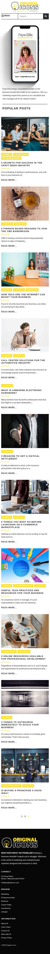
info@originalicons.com (10, 883)
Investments (6, 908)
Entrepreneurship (11, 158)
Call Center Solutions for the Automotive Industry (23, 361)
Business (6, 154)
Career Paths (20, 154)
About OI (4, 923)
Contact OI (5, 931)
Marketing (20, 224)
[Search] (46, 16)
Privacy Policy (6, 938)
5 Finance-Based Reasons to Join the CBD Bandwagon (24, 229)
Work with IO (6, 934)
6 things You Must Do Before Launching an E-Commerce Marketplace (21, 524)
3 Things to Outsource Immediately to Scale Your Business (20, 725)
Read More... (9, 180)
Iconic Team (5, 927)
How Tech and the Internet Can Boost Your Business (23, 295)
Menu (7, 16)
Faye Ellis (5, 168)
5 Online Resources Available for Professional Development (23, 657)
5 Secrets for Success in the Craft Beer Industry (21, 164)
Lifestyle (7, 224)
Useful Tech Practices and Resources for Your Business (22, 591)
